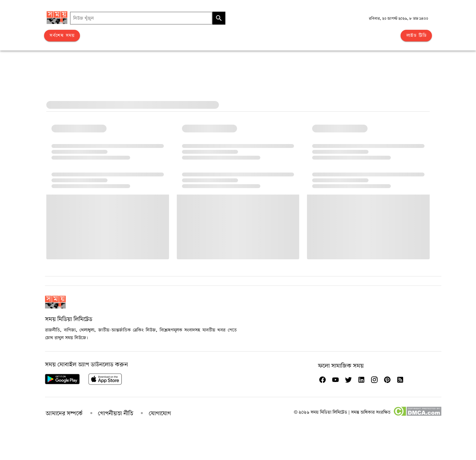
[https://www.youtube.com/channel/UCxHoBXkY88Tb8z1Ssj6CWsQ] (335, 379)
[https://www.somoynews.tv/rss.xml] (400, 379)
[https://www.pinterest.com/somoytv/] (387, 379)
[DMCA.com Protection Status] (417, 414)
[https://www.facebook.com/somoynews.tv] (322, 379)
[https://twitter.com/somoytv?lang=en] (348, 379)
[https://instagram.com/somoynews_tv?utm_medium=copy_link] (374, 379)
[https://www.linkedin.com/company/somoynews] (361, 379)
